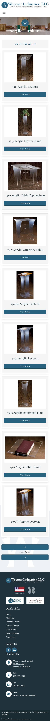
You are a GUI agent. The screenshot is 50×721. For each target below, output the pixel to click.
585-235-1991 (19, 676)
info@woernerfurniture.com (24, 695)
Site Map (5, 714)
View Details (25, 94)
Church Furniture (13, 621)
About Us (10, 618)
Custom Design (12, 625)
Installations (11, 629)
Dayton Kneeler (12, 633)
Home (8, 614)
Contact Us (10, 637)
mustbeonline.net (26, 719)
